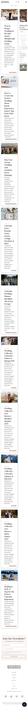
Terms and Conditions (8, 704)
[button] (16, 2)
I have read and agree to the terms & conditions (24, 42)
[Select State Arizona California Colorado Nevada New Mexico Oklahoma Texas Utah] (23, 32)
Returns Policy (21, 704)
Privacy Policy (15, 704)
